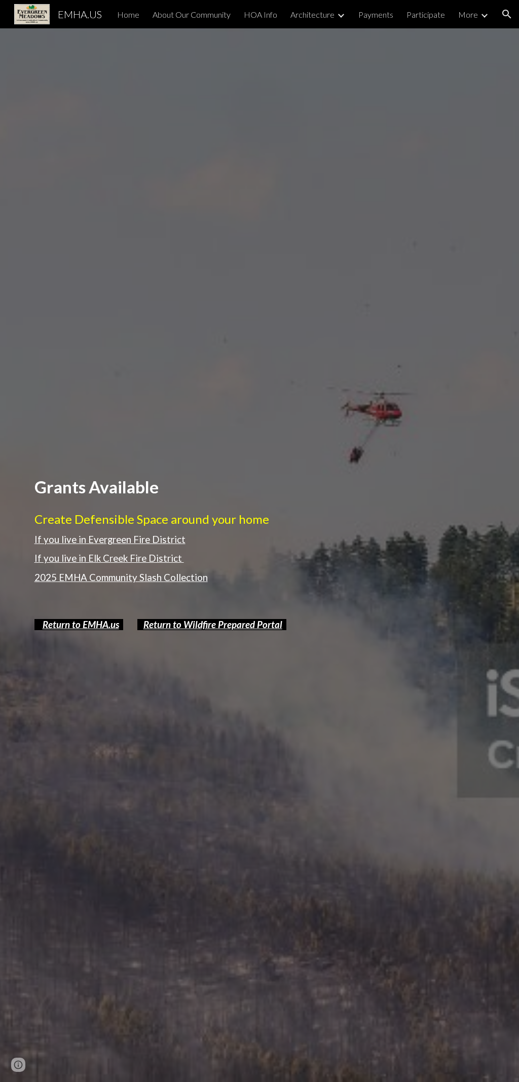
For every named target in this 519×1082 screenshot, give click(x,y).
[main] (240, 487)
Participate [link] (425, 14)
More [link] (468, 14)
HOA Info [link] (260, 14)
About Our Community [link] (192, 14)
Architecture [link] (312, 14)
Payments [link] (375, 14)
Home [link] (128, 14)
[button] (507, 14)
